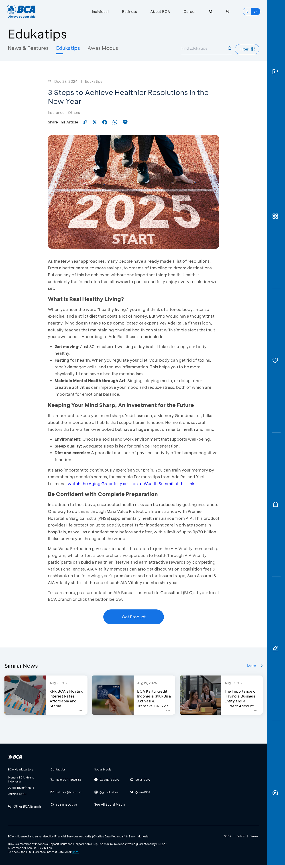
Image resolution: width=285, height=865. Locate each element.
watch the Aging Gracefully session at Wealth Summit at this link (131, 483)
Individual (100, 11)
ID (247, 11)
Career (189, 11)
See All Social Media (109, 804)
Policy (241, 836)
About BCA (160, 11)
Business (129, 11)
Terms (254, 836)
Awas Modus (103, 48)
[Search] (210, 12)
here (75, 852)
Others (74, 112)
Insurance (56, 112)
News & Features (28, 48)
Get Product (134, 616)
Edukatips (68, 48)
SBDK (227, 836)
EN (255, 11)
